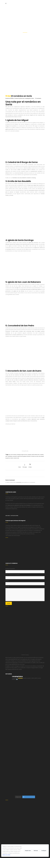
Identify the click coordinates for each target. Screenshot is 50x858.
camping (29, 454)
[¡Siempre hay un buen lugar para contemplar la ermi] (15, 721)
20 (30, 467)
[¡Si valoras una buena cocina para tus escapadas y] (35, 789)
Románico (29, 456)
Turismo (16, 98)
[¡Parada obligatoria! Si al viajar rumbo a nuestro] (15, 732)
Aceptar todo (28, 850)
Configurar (43, 850)
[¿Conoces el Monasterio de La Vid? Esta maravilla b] (15, 698)
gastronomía (20, 456)
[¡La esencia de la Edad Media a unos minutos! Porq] (35, 778)
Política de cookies (6, 854)
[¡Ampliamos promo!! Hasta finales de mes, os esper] (15, 789)
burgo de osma (24, 454)
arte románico (14, 454)
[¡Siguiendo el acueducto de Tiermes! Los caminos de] (15, 710)
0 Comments (38, 98)
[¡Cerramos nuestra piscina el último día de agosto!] (15, 687)
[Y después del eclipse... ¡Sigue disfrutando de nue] (35, 710)
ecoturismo (14, 456)
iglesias (24, 456)
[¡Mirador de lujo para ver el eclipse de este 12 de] (35, 721)
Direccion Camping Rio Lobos (27, 98)
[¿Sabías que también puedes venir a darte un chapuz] (35, 732)
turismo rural (16, 458)
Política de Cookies (14, 515)
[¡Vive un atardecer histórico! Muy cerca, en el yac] (15, 755)
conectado (18, 482)
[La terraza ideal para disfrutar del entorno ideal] (35, 687)
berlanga (19, 454)
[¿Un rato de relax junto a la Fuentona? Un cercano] (35, 744)
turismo (11, 458)
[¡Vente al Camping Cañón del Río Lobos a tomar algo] (15, 766)
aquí (43, 417)
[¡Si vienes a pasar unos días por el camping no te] (35, 766)
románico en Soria (34, 456)
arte (10, 454)
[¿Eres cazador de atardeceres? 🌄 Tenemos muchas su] (35, 698)
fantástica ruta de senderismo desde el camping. (24, 177)
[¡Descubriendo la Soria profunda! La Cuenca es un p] (35, 755)
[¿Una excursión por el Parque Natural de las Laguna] (15, 778)
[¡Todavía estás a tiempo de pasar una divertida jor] (15, 744)
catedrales (10, 456)
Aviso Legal (7, 515)
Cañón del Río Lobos (36, 454)
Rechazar (36, 850)
